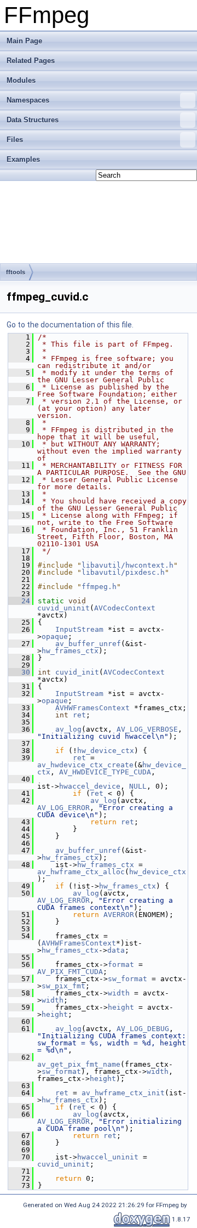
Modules (21, 80)
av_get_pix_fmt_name (78, 1064)
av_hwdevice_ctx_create (85, 765)
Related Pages (31, 60)
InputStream (79, 629)
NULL (138, 786)
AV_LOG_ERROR (63, 807)
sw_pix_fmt (63, 986)
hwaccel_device (89, 786)
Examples (23, 159)
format (121, 964)
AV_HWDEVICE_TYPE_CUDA (105, 772)
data (116, 950)
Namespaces (28, 100)
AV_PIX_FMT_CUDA (70, 971)
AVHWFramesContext (92, 708)
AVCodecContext (124, 608)
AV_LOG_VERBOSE (147, 729)
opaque (55, 636)
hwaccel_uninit (107, 1157)
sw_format (127, 979)
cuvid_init (77, 672)
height (121, 1007)
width (119, 993)
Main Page (24, 41)
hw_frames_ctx (70, 651)
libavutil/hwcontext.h (127, 565)
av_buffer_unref (88, 644)
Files (15, 139)
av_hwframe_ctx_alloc (81, 872)
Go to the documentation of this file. (70, 324)
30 (19, 672)
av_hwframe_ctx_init (123, 1093)
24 (19, 601)
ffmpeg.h (99, 586)
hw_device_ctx (105, 750)
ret (79, 715)
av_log (68, 729)
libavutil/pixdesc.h (123, 572)
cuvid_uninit (63, 608)
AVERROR (118, 914)
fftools (15, 272)
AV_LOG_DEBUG (143, 1029)
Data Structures (33, 120)
